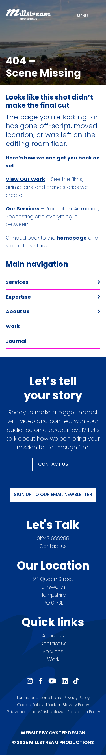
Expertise (18, 296)
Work (13, 326)
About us (17, 311)
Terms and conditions (38, 697)
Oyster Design (67, 733)
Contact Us (53, 464)
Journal (16, 341)
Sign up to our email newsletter (53, 494)
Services (17, 282)
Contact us (53, 546)
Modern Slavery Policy (67, 704)
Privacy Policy (77, 697)
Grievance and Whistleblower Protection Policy (53, 712)
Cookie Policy (30, 704)
